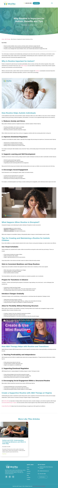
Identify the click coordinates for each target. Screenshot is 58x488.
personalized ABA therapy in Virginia (9, 402)
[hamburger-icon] (51, 3)
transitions (37, 70)
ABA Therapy (7, 39)
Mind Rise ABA (6, 400)
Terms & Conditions (41, 486)
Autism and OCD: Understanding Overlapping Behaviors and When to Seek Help (14, 442)
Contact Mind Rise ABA (6, 406)
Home (3, 39)
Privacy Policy (35, 486)
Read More (4, 453)
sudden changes (24, 65)
